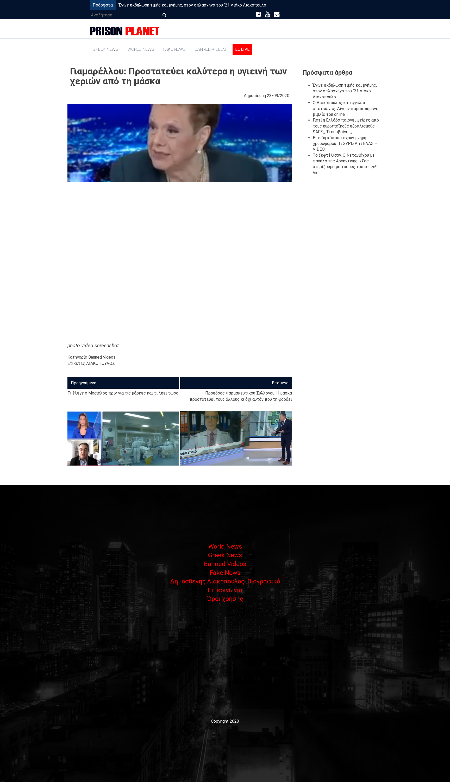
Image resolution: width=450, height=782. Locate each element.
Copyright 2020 (225, 721)
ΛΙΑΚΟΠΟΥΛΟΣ (100, 363)
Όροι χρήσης (225, 598)
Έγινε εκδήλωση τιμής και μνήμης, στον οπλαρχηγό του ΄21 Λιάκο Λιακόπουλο (192, 5)
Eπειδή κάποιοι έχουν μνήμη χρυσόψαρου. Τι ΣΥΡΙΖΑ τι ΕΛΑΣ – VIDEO (345, 143)
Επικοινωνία (225, 590)
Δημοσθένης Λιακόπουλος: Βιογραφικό (225, 581)
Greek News (105, 49)
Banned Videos (210, 49)
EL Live (242, 49)
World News (140, 49)
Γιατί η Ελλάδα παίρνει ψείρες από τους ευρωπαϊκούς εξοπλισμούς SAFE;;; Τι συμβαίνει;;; (346, 126)
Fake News (174, 49)
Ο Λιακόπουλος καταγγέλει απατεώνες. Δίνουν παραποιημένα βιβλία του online (345, 108)
